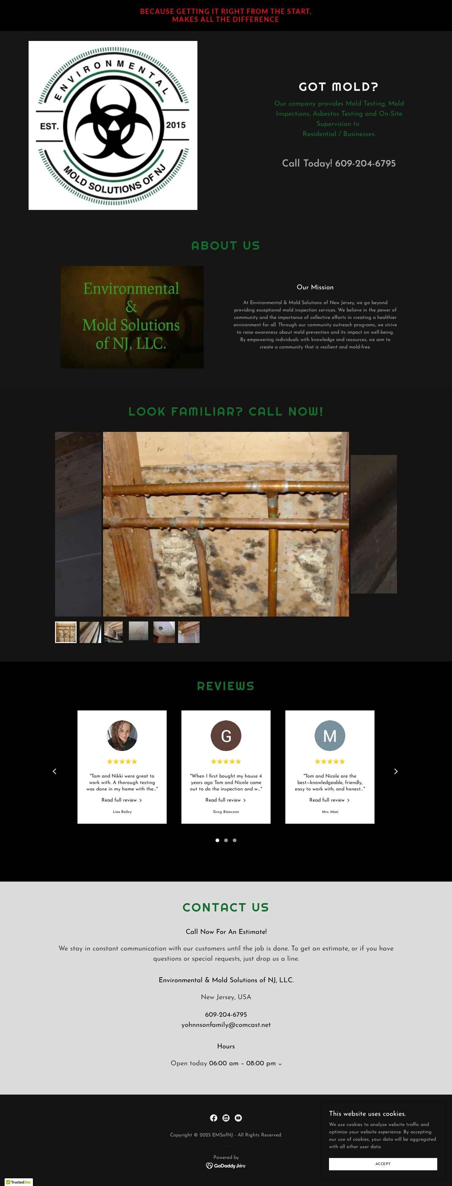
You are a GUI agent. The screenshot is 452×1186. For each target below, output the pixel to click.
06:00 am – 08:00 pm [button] (242, 1063)
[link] (226, 20)
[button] (278, 1064)
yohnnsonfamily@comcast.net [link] (226, 1025)
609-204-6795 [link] (365, 164)
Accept (383, 1164)
